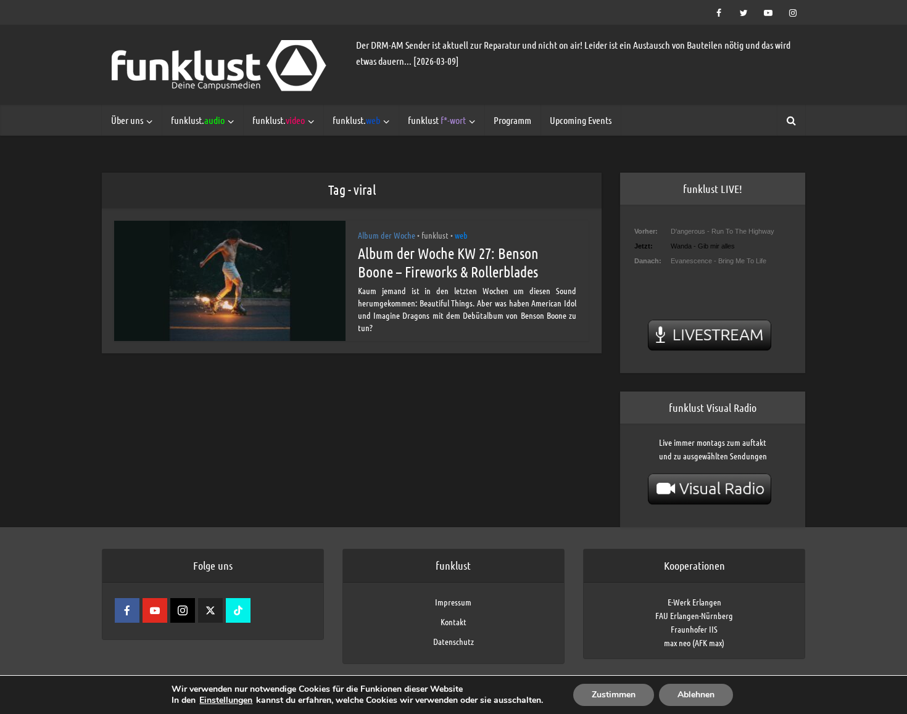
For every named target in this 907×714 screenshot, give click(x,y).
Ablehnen (695, 694)
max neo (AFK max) (694, 642)
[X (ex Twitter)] (210, 610)
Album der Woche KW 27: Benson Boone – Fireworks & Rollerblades (448, 262)
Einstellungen (225, 700)
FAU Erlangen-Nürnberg (694, 615)
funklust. (198, 120)
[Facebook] (127, 610)
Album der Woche (386, 234)
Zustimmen (614, 694)
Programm (512, 120)
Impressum (453, 601)
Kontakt (453, 621)
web (461, 234)
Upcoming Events (580, 120)
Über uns (127, 120)
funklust (437, 120)
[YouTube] (155, 610)
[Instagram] (182, 610)
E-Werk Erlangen (694, 601)
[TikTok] (238, 610)
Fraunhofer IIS (694, 628)
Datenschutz (453, 641)
